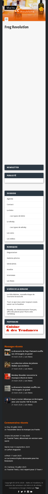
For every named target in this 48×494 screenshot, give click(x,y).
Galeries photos (13, 258)
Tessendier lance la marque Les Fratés (23, 429)
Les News (32, 63)
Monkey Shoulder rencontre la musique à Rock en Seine (24, 376)
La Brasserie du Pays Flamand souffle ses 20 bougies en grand (27, 352)
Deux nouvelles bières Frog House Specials (23, 58)
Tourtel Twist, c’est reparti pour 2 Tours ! (24, 469)
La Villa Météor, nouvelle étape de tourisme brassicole (20, 295)
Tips (37, 488)
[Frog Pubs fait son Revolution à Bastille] (24, 107)
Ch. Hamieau (14, 63)
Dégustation (12, 252)
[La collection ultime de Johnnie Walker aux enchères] (7, 364)
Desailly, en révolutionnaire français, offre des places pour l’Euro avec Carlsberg (22, 312)
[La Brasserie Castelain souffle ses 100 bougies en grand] (7, 388)
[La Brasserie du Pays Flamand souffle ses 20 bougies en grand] (7, 352)
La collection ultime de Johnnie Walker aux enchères (25, 364)
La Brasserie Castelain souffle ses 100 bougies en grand (26, 388)
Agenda (10, 199)
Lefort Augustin (14, 449)
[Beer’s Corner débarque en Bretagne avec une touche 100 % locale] (7, 400)
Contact (10, 204)
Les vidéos (11, 239)
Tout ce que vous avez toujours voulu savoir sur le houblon (22, 303)
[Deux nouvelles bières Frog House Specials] (24, 42)
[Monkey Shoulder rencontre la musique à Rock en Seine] (7, 376)
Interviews (11, 275)
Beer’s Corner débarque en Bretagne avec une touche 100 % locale (27, 400)
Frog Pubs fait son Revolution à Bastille (22, 132)
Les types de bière (17, 216)
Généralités (11, 264)
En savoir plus (32, 82)
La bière (10, 210)
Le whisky (11, 221)
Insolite (10, 269)
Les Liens (10, 233)
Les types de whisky (18, 227)
